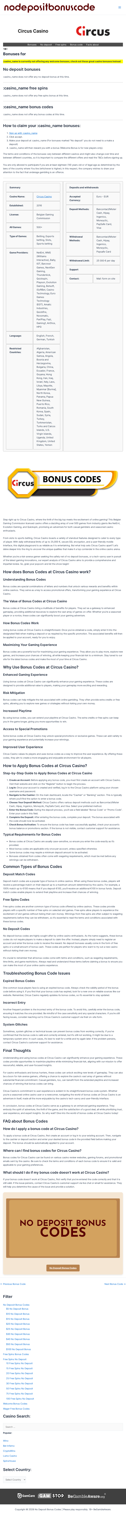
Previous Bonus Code (13, 1284)
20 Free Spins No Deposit (19, 1373)
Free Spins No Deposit (14, 1359)
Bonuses (32, 44)
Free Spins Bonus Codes (16, 1354)
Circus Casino (44, 196)
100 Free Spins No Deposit (20, 1398)
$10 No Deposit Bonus (18, 1314)
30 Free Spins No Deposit (19, 1383)
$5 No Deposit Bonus (17, 1308)
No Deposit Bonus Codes (63, 1268)
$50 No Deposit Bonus (18, 1344)
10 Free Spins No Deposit (19, 1363)
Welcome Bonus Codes (15, 1403)
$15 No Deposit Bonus (18, 1319)
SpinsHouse (9, 1461)
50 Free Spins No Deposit (19, 1388)
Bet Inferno (9, 1445)
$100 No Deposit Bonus (18, 1349)
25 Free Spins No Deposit (19, 1378)
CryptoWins (9, 1451)
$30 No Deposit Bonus (18, 1334)
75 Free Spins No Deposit (19, 1393)
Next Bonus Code (115, 1284)
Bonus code (76, 44)
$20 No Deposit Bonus (18, 1324)
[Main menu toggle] (119, 7)
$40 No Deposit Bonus (18, 1339)
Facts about (92, 44)
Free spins (60, 44)
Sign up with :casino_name (23, 133)
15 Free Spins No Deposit (19, 1368)
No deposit (46, 44)
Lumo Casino (10, 1455)
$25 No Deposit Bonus (18, 1329)
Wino (5, 1440)
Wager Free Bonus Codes (16, 1408)
